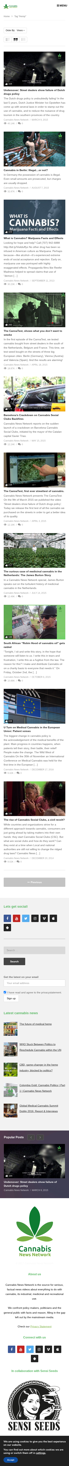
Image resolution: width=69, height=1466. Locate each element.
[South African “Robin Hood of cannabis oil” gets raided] (34, 622)
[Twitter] (25, 918)
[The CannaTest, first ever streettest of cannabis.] (34, 470)
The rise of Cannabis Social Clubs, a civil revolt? (34, 819)
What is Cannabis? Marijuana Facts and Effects (33, 238)
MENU (63, 5)
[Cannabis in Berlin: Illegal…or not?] (34, 149)
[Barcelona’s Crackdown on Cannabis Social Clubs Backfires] (34, 394)
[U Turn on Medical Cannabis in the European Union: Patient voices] (34, 706)
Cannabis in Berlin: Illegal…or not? (26, 170)
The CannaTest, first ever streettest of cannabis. (34, 491)
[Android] (7, 927)
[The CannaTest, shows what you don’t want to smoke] (34, 310)
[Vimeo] (44, 918)
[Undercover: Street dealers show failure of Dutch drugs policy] (34, 69)
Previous (36, 882)
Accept (10, 1459)
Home (7, 16)
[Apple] (53, 918)
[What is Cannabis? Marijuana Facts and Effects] (34, 217)
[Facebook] (7, 918)
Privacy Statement (41, 1326)
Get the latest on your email (21, 976)
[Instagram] (35, 918)
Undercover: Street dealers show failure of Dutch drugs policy (30, 1183)
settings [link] (40, 1453)
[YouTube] (16, 918)
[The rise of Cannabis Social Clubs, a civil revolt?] (34, 798)
